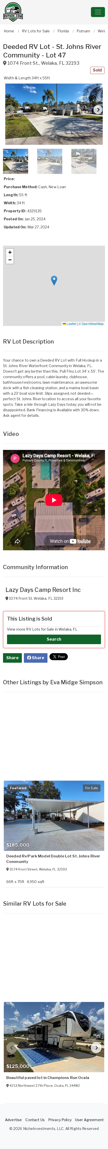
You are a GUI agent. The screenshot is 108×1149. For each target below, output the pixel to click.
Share (12, 657)
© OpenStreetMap (91, 323)
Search (54, 639)
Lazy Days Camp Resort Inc (43, 589)
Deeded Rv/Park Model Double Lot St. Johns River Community (53, 859)
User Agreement (89, 1120)
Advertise (13, 1120)
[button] (54, 114)
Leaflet (71, 323)
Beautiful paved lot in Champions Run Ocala (47, 1077)
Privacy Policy (60, 1120)
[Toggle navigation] (98, 12)
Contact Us (34, 1120)
